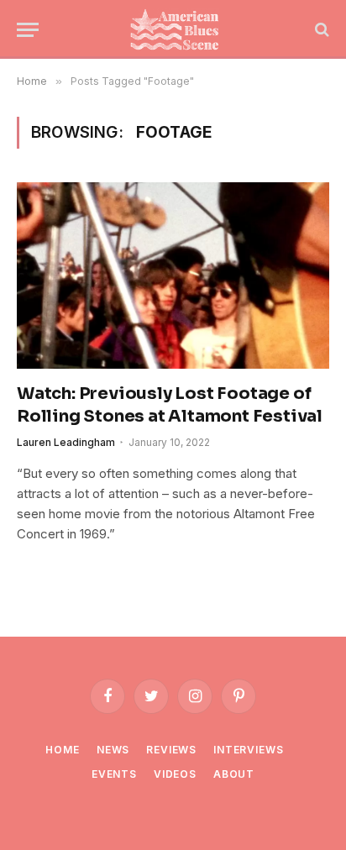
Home (62, 749)
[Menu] (28, 30)
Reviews (171, 749)
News (113, 749)
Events (114, 774)
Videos (175, 774)
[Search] (320, 30)
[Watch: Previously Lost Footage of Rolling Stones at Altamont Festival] (173, 275)
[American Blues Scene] (178, 29)
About (233, 774)
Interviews (248, 749)
